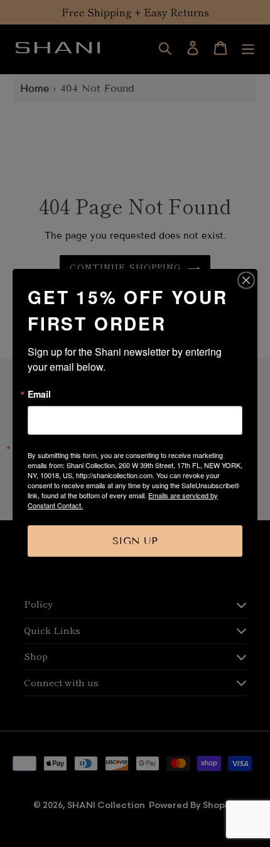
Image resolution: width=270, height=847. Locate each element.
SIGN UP (135, 541)
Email (39, 394)
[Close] (246, 280)
